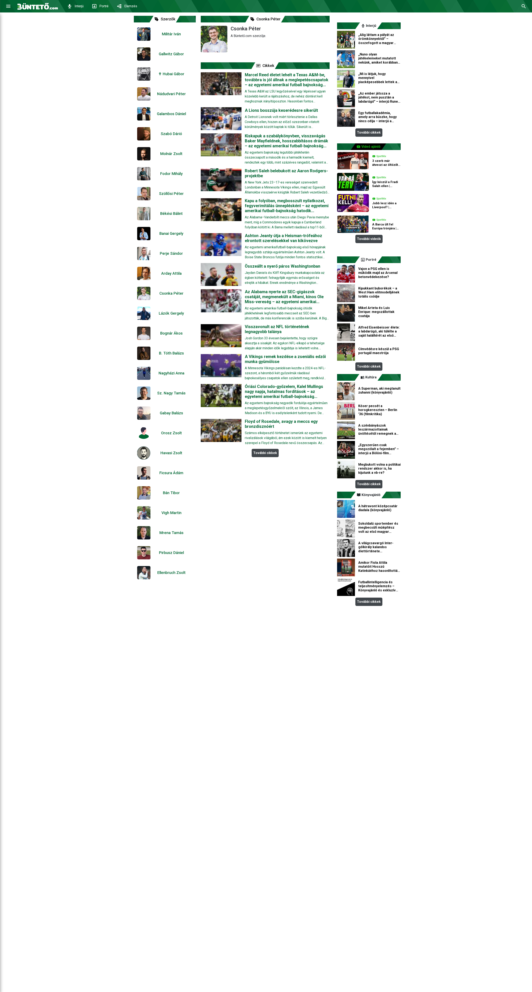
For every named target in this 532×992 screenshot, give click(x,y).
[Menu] (8, 6)
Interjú (79, 6)
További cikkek (265, 453)
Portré (103, 6)
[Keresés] (524, 6)
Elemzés (130, 6)
